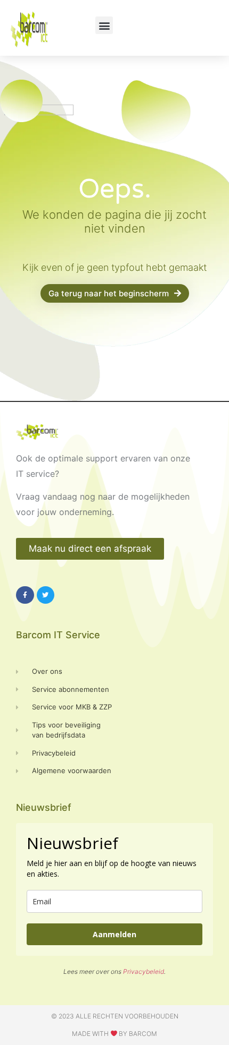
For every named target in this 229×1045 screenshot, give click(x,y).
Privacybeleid (143, 971)
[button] (104, 25)
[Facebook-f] (25, 595)
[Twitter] (46, 595)
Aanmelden (114, 934)
